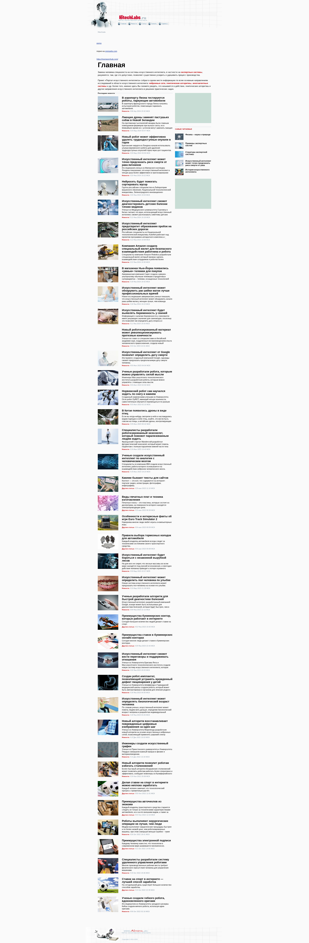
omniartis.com (111, 51)
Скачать (154, 24)
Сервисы (164, 24)
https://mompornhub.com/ (107, 59)
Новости (134, 24)
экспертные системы (191, 72)
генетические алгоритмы (178, 83)
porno (99, 43)
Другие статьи (128, 488)
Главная (123, 24)
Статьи (143, 24)
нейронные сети (157, 83)
